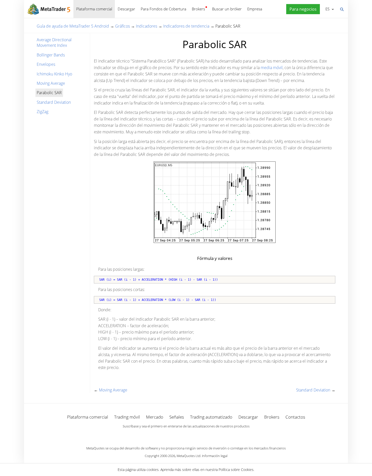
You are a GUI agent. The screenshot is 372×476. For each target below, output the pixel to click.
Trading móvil (127, 417)
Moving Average (51, 83)
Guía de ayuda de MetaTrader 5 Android (73, 26)
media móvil (272, 67)
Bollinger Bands (51, 55)
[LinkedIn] (186, 435)
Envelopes (46, 64)
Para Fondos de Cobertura (163, 8)
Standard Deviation (54, 102)
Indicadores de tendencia (186, 26)
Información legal (215, 455)
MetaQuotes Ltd (188, 455)
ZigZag (42, 111)
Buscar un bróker (227, 8)
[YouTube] (194, 435)
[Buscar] (341, 9)
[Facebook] (178, 435)
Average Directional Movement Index (54, 42)
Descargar (126, 8)
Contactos (295, 417)
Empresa (254, 8)
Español (326, 8)
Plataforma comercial (94, 8)
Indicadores (146, 26)
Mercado (154, 417)
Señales (176, 417)
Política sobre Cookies (236, 469)
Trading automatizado (211, 417)
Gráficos (122, 26)
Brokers (198, 8)
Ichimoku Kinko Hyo (54, 74)
